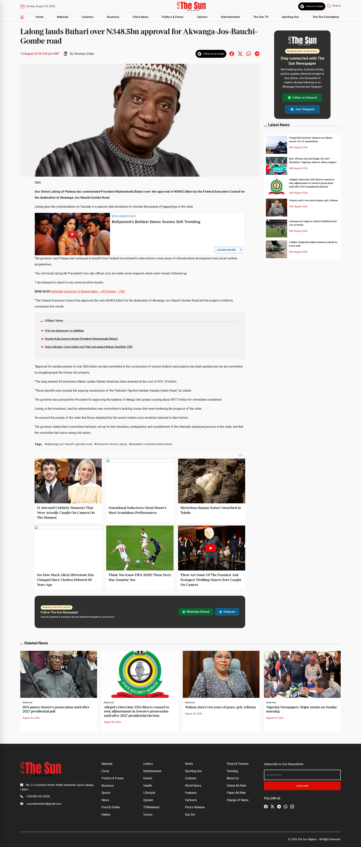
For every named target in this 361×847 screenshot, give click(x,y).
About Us (233, 778)
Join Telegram (304, 109)
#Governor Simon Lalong (110, 444)
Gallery (106, 814)
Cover (105, 771)
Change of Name (238, 800)
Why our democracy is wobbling (64, 331)
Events (147, 778)
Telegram (229, 611)
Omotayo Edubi (84, 53)
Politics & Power (173, 17)
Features (191, 793)
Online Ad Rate (236, 785)
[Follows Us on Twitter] (240, 53)
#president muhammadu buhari (150, 444)
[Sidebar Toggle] (22, 17)
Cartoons (191, 800)
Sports (106, 793)
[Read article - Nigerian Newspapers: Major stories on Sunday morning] (302, 674)
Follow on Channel (305, 97)
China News (140, 17)
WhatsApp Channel (198, 611)
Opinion (202, 17)
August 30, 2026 (31, 718)
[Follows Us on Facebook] (231, 53)
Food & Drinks (111, 807)
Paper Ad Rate (236, 793)
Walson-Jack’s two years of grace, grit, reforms (313, 200)
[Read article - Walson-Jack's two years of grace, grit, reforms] (221, 674)
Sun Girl (190, 814)
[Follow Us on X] (272, 806)
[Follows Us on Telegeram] (257, 53)
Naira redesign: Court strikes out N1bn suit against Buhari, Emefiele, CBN (89, 347)
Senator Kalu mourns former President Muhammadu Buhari (81, 339)
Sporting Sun (290, 17)
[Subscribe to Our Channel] (279, 806)
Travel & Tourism (238, 764)
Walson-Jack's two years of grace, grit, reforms (220, 707)
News (105, 800)
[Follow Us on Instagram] (292, 806)
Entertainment (230, 17)
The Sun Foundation (325, 17)
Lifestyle (149, 793)
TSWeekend (151, 807)
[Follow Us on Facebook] (266, 806)
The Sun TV (260, 17)
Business (113, 17)
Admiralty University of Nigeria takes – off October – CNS (88, 291)
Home (40, 17)
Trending (232, 771)
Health (147, 785)
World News (193, 785)
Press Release (195, 807)
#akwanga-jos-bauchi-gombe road (68, 444)
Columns (87, 17)
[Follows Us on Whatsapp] (248, 53)
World (189, 764)
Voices (147, 814)
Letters (148, 764)
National (62, 17)
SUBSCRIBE (302, 786)
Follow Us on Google (314, 6)
